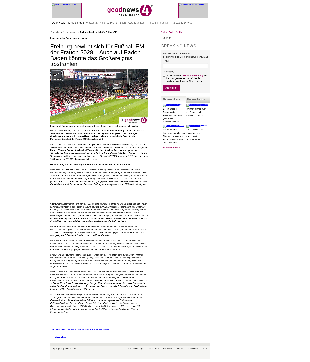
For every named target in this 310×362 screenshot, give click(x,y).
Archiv (179, 32)
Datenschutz (192, 349)
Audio (171, 32)
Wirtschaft (91, 22)
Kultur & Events (108, 22)
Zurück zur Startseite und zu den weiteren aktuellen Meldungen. (80, 330)
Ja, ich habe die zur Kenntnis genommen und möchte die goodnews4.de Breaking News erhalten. (186, 78)
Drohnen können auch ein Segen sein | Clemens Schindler (196, 112)
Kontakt (205, 349)
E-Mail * (166, 61)
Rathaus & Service (181, 22)
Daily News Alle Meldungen (68, 22)
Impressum (167, 349)
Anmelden (171, 87)
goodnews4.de (69, 349)
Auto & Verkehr (136, 22)
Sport (123, 22)
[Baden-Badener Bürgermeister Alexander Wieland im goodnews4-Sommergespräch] (174, 105)
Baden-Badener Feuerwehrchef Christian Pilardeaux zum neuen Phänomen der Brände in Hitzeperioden (174, 136)
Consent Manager (136, 349)
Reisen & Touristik (158, 22)
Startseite (55, 32)
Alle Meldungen (70, 32)
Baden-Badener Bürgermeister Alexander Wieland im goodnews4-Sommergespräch (172, 115)
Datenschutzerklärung (192, 75)
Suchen (207, 38)
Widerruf (179, 349)
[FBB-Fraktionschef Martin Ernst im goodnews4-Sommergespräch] (197, 125)
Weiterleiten (60, 337)
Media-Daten (153, 349)
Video (164, 32)
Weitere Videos (170, 147)
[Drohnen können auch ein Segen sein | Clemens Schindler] (197, 104)
